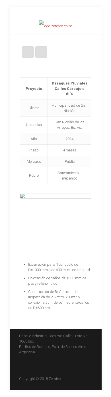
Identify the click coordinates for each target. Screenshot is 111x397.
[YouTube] (48, 12)
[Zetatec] (55, 26)
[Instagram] (63, 12)
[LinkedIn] (56, 12)
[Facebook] (41, 12)
